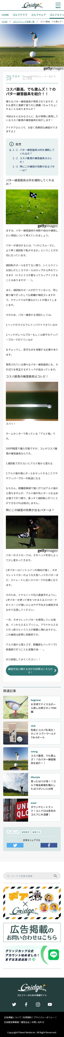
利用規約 (27, 1017)
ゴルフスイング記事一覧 (23, 22)
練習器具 (26, 832)
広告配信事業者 (11, 1022)
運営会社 (25, 1022)
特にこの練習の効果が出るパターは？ (37, 168)
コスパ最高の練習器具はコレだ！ (36, 160)
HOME (4, 22)
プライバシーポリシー (44, 1017)
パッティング (13, 832)
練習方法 (36, 832)
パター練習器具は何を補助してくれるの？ (37, 151)
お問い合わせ (37, 1022)
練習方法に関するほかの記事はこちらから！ (30, 670)
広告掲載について (12, 1017)
